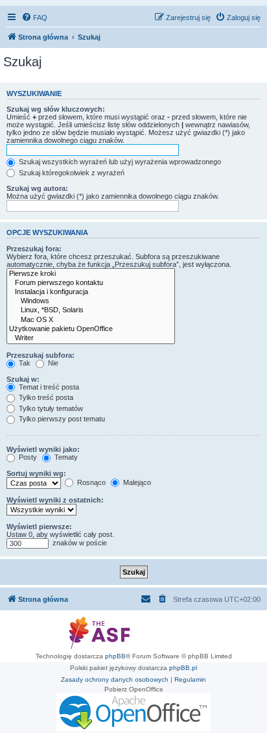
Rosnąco (90, 482)
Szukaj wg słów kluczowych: (55, 109)
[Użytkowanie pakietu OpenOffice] (91, 329)
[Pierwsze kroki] (91, 274)
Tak (23, 363)
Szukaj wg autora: (37, 188)
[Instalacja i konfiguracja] (91, 292)
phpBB (115, 656)
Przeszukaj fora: (34, 249)
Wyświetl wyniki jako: (43, 449)
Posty (27, 457)
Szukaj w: (23, 379)
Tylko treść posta (45, 397)
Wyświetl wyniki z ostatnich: (55, 500)
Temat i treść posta (48, 387)
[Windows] (91, 301)
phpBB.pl (183, 667)
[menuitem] (34, 17)
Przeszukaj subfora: (40, 355)
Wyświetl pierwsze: (39, 526)
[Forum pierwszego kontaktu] (91, 283)
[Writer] (91, 338)
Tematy (65, 457)
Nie (52, 363)
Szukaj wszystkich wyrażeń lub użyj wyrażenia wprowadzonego (119, 162)
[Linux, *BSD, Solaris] (91, 310)
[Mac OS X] (91, 320)
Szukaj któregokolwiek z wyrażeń (70, 173)
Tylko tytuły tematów (50, 408)
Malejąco (136, 482)
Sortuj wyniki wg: (36, 473)
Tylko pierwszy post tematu (61, 419)
